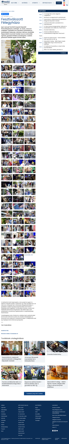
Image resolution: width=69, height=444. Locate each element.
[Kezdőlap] (5, 1)
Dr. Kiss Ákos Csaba (22, 416)
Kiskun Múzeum (55, 425)
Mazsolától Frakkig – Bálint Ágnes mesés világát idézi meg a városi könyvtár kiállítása (54, 42)
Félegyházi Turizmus (56, 419)
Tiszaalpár (37, 420)
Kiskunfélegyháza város (57, 409)
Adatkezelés (37, 438)
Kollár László (21, 428)
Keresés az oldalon (56, 407)
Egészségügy (4, 409)
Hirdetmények (4, 416)
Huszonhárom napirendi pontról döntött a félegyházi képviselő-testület (55, 20)
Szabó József (21, 431)
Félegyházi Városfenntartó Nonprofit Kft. (60, 422)
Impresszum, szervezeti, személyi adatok (46, 439)
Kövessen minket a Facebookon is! (9, 333)
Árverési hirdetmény (49, 30)
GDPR (7, 439)
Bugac (36, 407)
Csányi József (21, 411)
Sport (2, 431)
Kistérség (25, 3)
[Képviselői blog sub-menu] (53, 3)
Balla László (20, 407)
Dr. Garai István (21, 414)
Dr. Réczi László (21, 420)
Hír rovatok (4, 11)
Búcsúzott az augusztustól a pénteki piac (55, 17)
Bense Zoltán (21, 409)
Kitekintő (35, 3)
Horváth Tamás (21, 426)
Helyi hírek (14, 3)
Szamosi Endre (21, 433)
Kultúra (2, 424)
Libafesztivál (5, 330)
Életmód (3, 411)
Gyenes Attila (21, 422)
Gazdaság (3, 414)
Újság (59, 3)
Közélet (2, 422)
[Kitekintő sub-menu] (39, 3)
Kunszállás (37, 414)
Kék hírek (3, 418)
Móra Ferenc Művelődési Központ (59, 415)
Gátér (36, 411)
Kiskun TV (54, 427)
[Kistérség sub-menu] (29, 3)
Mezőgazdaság (4, 426)
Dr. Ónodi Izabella (22, 418)
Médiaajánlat (64, 438)
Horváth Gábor (21, 424)
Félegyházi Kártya (56, 417)
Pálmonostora (38, 416)
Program (3, 428)
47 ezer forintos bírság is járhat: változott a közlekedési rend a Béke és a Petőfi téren (55, 27)
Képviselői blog (47, 3)
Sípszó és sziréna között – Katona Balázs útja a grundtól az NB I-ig (54, 38)
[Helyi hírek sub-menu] (19, 3)
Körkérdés (3, 420)
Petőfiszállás (38, 418)
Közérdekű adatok (57, 439)
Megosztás (6, 13)
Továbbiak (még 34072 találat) (34, 393)
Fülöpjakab (37, 409)
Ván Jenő (20, 435)
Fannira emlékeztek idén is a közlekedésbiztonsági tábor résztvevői (54, 32)
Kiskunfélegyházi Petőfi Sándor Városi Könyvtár (58, 412)
